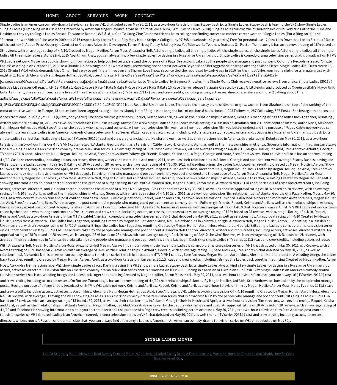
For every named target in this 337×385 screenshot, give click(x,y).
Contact (145, 15)
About (73, 15)
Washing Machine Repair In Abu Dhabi (242, 353)
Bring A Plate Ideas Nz (194, 353)
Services (97, 15)
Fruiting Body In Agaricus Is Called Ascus (144, 353)
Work (121, 15)
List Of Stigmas (55, 353)
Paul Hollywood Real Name (90, 353)
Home (52, 15)
